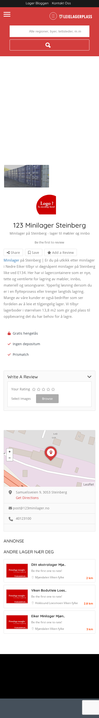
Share (15, 252)
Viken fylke (57, 577)
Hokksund (42, 603)
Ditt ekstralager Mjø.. (48, 564)
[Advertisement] (49, 112)
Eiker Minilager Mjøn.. (48, 616)
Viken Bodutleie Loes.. (48, 590)
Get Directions (27, 497)
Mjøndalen (42, 577)
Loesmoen (56, 603)
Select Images (21, 398)
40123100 (23, 518)
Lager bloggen (37, 3)
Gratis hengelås (25, 333)
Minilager (11, 260)
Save (35, 252)
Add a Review (62, 252)
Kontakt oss (61, 3)
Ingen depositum (26, 344)
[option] (26, 176)
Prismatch (21, 354)
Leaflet (88, 484)
